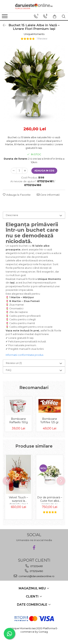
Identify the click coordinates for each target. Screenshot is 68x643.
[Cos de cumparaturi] (54, 16)
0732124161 (36, 566)
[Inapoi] (3, 25)
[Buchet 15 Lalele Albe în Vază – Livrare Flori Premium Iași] (34, 83)
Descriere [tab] (12, 215)
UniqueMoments (34, 34)
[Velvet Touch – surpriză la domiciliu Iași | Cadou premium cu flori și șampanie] (18, 474)
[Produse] (5, 17)
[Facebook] (34, 547)
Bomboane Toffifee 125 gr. (49, 420)
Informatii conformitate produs (24, 354)
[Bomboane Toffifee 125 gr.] (49, 406)
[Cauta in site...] (63, 16)
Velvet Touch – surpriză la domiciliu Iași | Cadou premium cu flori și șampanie (18, 500)
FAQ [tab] (8, 369)
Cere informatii (49, 194)
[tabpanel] (34, 83)
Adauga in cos (44, 170)
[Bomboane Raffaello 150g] (18, 405)
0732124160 (36, 571)
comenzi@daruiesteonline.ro (36, 576)
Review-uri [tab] (14, 362)
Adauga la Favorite (18, 194)
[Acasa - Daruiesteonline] (34, 6)
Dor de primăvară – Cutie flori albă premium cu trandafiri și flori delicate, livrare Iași (49, 500)
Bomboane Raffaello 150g (18, 420)
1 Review (42, 38)
